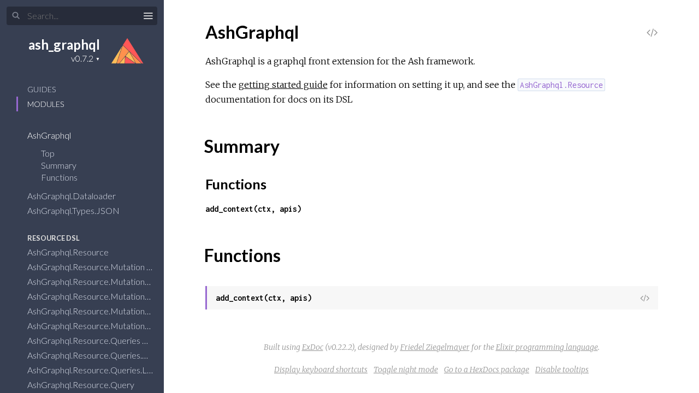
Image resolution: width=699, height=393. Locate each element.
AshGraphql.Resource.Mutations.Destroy (105, 311)
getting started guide (283, 84)
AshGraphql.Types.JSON (74, 210)
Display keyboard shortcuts (321, 369)
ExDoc (312, 347)
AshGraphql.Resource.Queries (84, 340)
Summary (58, 165)
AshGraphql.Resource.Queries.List (92, 370)
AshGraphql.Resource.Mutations (88, 281)
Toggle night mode (406, 369)
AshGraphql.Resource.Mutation (86, 266)
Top (48, 153)
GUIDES (41, 89)
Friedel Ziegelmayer (435, 347)
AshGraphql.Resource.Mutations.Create (103, 296)
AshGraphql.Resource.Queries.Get (92, 355)
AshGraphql (50, 135)
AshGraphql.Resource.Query (81, 384)
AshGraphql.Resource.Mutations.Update (103, 325)
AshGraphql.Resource (68, 252)
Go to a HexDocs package (486, 369)
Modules (45, 104)
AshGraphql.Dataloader (72, 195)
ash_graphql (64, 44)
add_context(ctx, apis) (253, 208)
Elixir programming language (547, 347)
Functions (60, 177)
